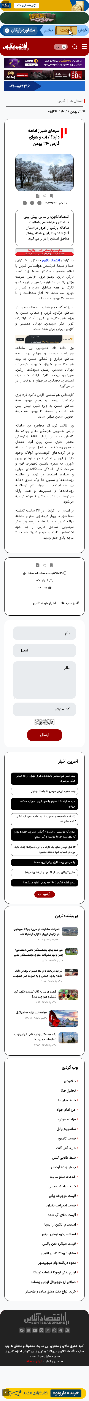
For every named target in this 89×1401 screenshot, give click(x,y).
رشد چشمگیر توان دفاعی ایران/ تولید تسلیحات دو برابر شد (35, 1037)
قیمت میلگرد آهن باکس (59, 1243)
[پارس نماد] (44, 86)
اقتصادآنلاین (51, 260)
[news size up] (24, 203)
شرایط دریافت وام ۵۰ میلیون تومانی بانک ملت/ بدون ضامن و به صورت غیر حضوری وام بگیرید (38, 974)
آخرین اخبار (68, 761)
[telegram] (61, 1330)
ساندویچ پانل (67, 1129)
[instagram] (41, 1330)
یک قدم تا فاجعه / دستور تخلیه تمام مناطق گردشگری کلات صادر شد (46, 819)
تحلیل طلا (69, 1090)
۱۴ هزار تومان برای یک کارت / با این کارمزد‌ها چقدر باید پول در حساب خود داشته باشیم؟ (45, 849)
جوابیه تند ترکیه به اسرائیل (31, 1013)
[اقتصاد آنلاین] (15, 46)
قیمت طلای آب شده (62, 1215)
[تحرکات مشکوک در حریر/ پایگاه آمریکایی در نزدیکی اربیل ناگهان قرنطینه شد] (70, 934)
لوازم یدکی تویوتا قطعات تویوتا (55, 1272)
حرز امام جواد (67, 1110)
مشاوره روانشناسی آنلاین (59, 1253)
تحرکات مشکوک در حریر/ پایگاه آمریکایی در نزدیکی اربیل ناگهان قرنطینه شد (36, 931)
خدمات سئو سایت (63, 1176)
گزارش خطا (41, 580)
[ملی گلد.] (44, 18)
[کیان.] (44, 30)
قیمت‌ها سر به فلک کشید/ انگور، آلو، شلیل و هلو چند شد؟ (35, 994)
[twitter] (48, 1330)
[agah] (44, 5)
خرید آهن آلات (66, 1148)
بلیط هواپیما (67, 1100)
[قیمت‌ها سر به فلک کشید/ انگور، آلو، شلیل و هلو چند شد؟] (68, 997)
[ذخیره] (51, 195)
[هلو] (44, 251)
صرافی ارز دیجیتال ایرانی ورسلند (54, 1282)
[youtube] (35, 1330)
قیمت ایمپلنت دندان (61, 1205)
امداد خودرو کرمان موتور (59, 1234)
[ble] (22, 1330)
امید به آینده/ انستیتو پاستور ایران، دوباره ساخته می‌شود (48, 804)
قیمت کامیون (67, 1138)
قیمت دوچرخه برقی (63, 1196)
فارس (61, 101)
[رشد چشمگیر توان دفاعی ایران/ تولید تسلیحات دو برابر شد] (68, 1040)
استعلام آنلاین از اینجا (60, 1224)
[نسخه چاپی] (38, 195)
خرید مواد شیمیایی (63, 1186)
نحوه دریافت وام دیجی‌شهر (57, 1263)
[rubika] (28, 1330)
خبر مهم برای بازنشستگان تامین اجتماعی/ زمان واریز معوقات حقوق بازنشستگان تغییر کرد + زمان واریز (38, 953)
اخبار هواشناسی (44, 603)
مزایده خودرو (67, 1119)
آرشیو (46, 894)
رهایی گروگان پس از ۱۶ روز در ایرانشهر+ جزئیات (49, 872)
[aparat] (67, 1330)
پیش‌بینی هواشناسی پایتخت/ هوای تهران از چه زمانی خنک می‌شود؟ (46, 778)
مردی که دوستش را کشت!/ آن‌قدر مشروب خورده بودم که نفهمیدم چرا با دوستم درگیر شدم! (45, 834)
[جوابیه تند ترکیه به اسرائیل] (63, 1018)
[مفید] (44, 1393)
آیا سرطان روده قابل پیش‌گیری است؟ (55, 862)
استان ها (76, 101)
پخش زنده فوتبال (64, 1167)
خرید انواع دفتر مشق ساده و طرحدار (51, 1291)
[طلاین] (44, 63)
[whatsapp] (54, 1330)
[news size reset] (32, 203)
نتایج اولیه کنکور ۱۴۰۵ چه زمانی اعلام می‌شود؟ (49, 883)
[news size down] (39, 203)
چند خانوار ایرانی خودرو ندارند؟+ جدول (53, 791)
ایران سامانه (34, 1361)
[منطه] (44, 75)
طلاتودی (70, 1081)
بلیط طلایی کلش (64, 1157)
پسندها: (42, 587)
